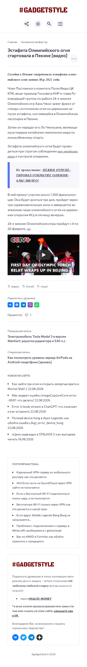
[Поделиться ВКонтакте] (10, 304)
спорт (44, 286)
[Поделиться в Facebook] (16, 304)
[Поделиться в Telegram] (23, 304)
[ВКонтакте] (15, 637)
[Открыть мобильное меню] (60, 24)
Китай (30, 286)
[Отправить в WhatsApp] (36, 304)
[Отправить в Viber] (30, 304)
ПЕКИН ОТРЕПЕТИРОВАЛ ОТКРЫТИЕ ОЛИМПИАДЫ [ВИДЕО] (43, 175)
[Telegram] (31, 637)
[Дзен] (39, 637)
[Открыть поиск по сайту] (49, 24)
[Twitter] (23, 637)
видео (15, 286)
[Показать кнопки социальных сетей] (27, 24)
